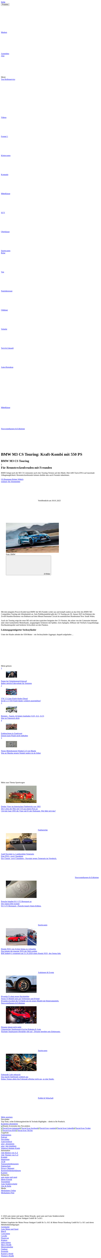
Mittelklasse (5, 194)
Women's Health (7, 1256)
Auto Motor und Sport (9, 1229)
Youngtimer (5, 1182)
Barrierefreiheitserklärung (11, 1170)
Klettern (4, 1240)
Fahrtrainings (6, 1135)
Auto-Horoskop (7, 367)
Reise (3, 253)
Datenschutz (6, 1166)
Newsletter (5, 1139)
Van (2, 272)
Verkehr (4, 329)
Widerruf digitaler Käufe (10, 1148)
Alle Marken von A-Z (9, 1153)
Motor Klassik (6, 1179)
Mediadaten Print (7, 1193)
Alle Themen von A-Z (9, 1155)
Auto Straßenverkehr (9, 1184)
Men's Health (6, 1245)
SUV (3, 213)
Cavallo (4, 1236)
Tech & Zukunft (7, 348)
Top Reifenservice (8, 79)
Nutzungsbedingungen (10, 1164)
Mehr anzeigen (7, 1117)
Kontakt (4, 1157)
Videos (3, 117)
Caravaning (5, 1234)
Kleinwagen (5, 155)
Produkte (5, 4)
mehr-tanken (6, 1242)
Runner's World (7, 1254)
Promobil (4, 1251)
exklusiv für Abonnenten (10, 481)
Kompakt (4, 174)
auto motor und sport (9, 1177)
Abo (2, 56)
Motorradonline (7, 1247)
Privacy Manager (7, 1168)
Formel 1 (4, 136)
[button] (50, 539)
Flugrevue (5, 1238)
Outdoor (4, 1249)
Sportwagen (5, 251)
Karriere (4, 1173)
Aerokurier (5, 1227)
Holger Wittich (17, 479)
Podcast (4, 1137)
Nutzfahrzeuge (6, 291)
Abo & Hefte (6, 1186)
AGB (3, 1162)
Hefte (3, 2)
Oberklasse (5, 232)
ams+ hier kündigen (8, 1146)
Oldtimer (4, 310)
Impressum (5, 1159)
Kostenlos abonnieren (9, 1124)
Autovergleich (6, 1142)
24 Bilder (47, 574)
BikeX (3, 1231)
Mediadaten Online (8, 1190)
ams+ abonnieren (7, 1144)
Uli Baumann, (6, 479)
